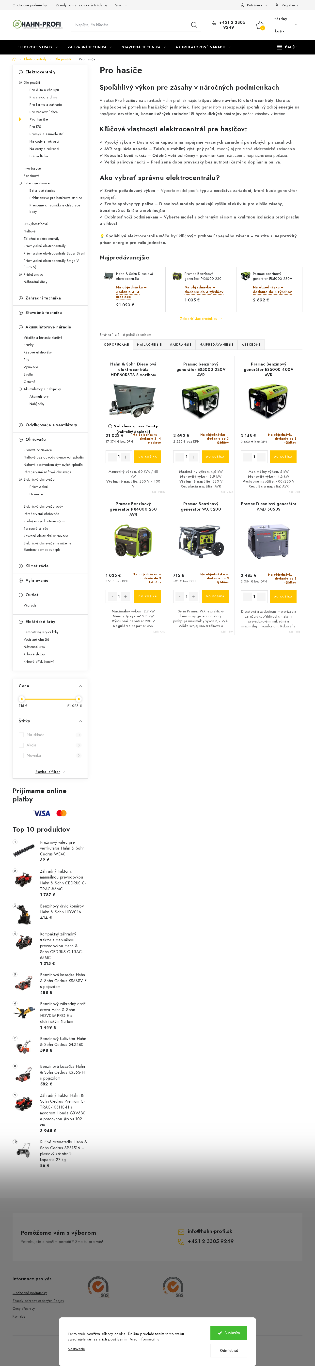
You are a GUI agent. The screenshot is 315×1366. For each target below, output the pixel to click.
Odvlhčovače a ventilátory (51, 425)
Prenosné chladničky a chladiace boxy (55, 208)
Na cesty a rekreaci (44, 141)
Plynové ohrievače (38, 449)
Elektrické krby (40, 621)
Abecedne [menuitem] (251, 344)
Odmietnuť (229, 1350)
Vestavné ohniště (36, 639)
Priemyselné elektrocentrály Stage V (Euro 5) (51, 264)
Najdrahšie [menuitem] (180, 344)
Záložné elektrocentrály (42, 238)
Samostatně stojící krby (41, 632)
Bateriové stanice (37, 183)
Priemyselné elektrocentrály (45, 245)
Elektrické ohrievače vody (43, 506)
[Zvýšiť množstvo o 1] (125, 457)
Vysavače (31, 367)
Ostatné (29, 381)
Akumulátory (39, 396)
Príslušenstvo (33, 274)
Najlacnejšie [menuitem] (149, 344)
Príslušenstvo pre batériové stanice (56, 197)
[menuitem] (38, 47)
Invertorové (32, 168)
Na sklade (53, 735)
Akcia (53, 745)
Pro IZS (35, 126)
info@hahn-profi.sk (210, 1231)
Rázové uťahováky (38, 352)
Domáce (36, 494)
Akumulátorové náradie (48, 327)
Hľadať (194, 25)
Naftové (30, 231)
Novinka (53, 755)
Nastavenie (76, 1349)
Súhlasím (232, 1332)
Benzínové (32, 175)
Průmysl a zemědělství (46, 134)
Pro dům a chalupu (44, 89)
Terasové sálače (36, 528)
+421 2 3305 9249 (231, 25)
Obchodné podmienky (30, 5)
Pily (26, 359)
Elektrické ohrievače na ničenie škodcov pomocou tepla (47, 546)
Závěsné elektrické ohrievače (46, 535)
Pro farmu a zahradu (46, 104)
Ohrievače (36, 439)
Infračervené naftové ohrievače (47, 472)
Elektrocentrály (41, 72)
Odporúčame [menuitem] (116, 344)
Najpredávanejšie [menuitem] (217, 344)
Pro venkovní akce (44, 111)
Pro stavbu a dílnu (43, 97)
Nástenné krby (34, 646)
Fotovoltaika (39, 156)
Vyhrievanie (37, 580)
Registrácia (290, 5)
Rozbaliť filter (47, 771)
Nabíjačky (37, 403)
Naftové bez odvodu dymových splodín (54, 457)
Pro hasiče (39, 119)
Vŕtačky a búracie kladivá (43, 337)
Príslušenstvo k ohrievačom (44, 521)
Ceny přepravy (24, 1308)
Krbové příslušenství (39, 661)
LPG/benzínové (36, 223)
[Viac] (287, 47)
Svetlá (28, 374)
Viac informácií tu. (145, 1339)
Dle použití (32, 82)
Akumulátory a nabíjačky (42, 389)
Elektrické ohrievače (39, 479)
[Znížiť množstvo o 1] (112, 457)
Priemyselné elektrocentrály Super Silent (54, 253)
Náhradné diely (35, 281)
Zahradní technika (43, 298)
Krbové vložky (34, 654)
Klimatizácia (37, 566)
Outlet (32, 595)
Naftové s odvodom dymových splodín (53, 464)
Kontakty (19, 1316)
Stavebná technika (44, 312)
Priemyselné (39, 486)
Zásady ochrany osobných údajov (81, 5)
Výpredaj (30, 605)
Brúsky (28, 344)
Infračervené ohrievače (41, 513)
